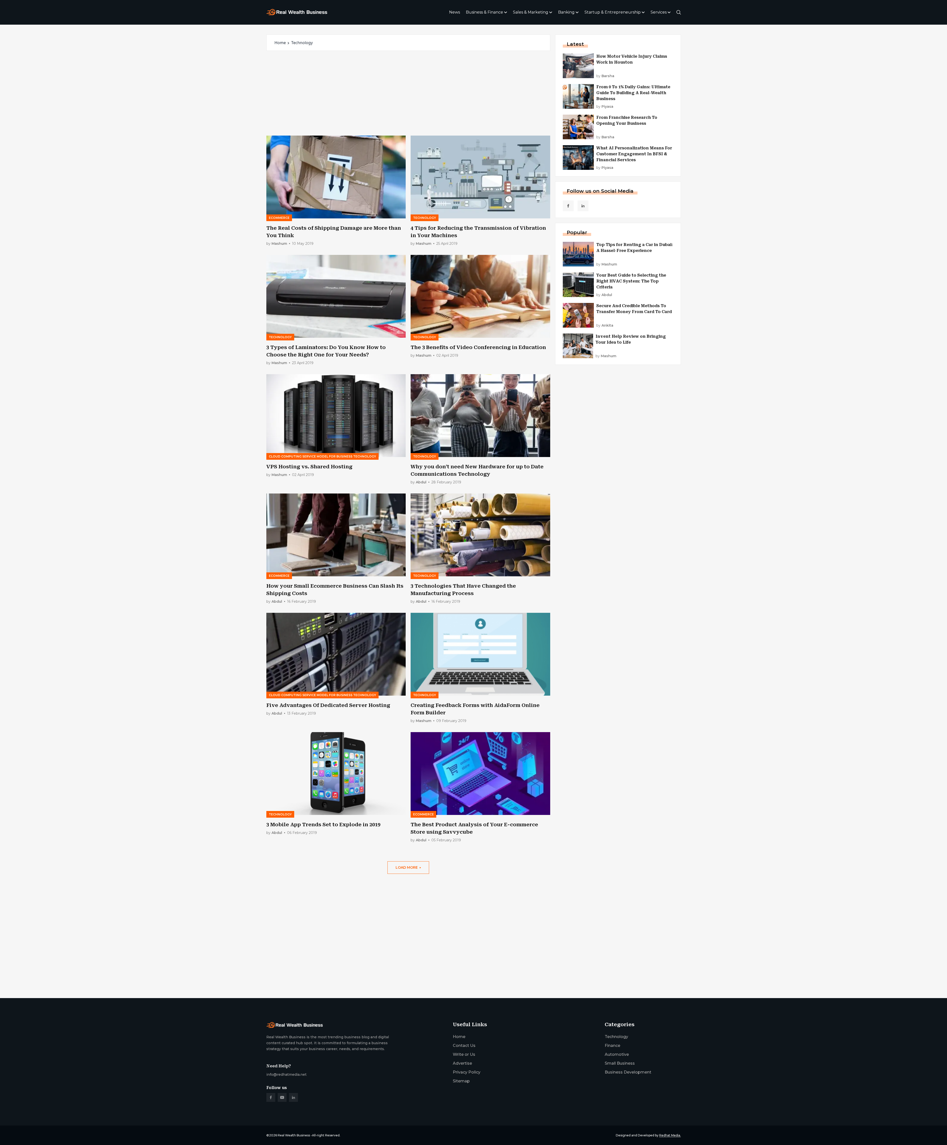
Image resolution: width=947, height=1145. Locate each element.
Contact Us (464, 1045)
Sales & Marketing (530, 12)
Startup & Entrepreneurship (612, 12)
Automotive (617, 1054)
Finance (612, 1045)
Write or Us (464, 1054)
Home (280, 42)
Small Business (620, 1063)
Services (659, 12)
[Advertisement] (408, 93)
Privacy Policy (466, 1072)
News (454, 12)
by (276, 243)
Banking (566, 12)
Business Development (628, 1072)
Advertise (462, 1063)
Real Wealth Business (294, 1135)
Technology (616, 1036)
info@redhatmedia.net (286, 1074)
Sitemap (461, 1081)
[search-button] (678, 12)
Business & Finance (484, 12)
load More (407, 867)
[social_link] (568, 205)
